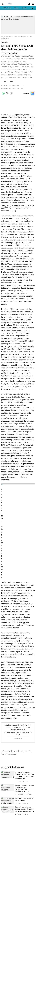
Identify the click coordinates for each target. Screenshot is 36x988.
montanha (28, 751)
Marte (21, 751)
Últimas (16, 8)
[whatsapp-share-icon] (3, 94)
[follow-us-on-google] (32, 93)
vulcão (4, 754)
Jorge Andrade (7, 81)
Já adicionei (18, 739)
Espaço (15, 751)
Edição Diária (7, 8)
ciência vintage (6, 751)
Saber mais (21, 729)
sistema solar (12, 754)
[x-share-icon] (7, 94)
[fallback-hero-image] (7, 774)
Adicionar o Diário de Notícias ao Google (18, 734)
